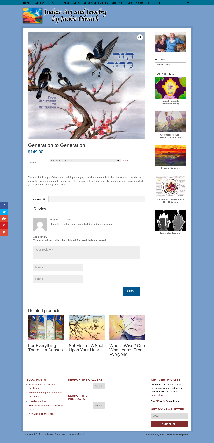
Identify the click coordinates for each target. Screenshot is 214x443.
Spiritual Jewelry (96, 3)
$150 (166, 401)
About (140, 3)
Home (26, 3)
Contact (154, 3)
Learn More (157, 395)
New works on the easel (41, 413)
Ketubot (54, 3)
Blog (129, 3)
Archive (117, 3)
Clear (125, 160)
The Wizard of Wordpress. (174, 434)
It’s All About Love (38, 401)
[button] (140, 37)
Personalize (71, 3)
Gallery (39, 3)
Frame (32, 162)
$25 (158, 401)
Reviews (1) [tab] (38, 199)
